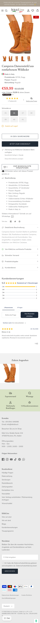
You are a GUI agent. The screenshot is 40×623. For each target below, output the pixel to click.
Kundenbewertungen (10, 527)
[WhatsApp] (12, 216)
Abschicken (10, 571)
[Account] (27, 10)
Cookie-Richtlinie (26, 595)
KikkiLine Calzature (12, 612)
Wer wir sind (6, 517)
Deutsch (7, 606)
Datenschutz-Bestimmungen (10, 595)
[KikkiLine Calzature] (17, 10)
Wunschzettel (7, 503)
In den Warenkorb (19, 136)
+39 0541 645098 (12, 422)
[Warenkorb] (37, 10)
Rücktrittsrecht (7, 483)
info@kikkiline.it (12, 424)
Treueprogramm (8, 531)
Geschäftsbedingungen (9, 598)
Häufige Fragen (7, 473)
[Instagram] (7, 459)
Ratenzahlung (7, 476)
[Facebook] (3, 459)
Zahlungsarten (7, 487)
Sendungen (6, 480)
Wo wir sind (6, 520)
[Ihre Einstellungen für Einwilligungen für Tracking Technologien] (36, 621)
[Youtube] (11, 459)
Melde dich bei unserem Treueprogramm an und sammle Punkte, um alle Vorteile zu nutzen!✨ (20, 3)
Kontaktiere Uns (8, 490)
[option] (20, 35)
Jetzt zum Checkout (20, 144)
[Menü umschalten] (2, 10)
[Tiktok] (15, 459)
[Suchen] (7, 10)
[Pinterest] (19, 459)
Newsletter (6, 494)
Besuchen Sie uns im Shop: (12, 429)
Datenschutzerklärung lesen (26, 566)
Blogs (4, 524)
